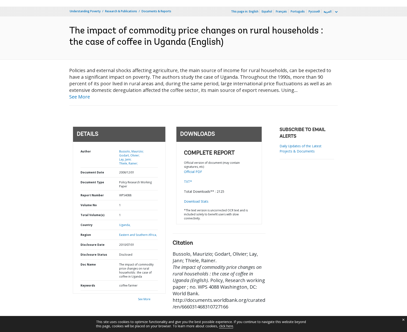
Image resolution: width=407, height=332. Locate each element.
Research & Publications (121, 11)
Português (298, 11)
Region (86, 235)
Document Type (92, 182)
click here (226, 326)
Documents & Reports (156, 11)
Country (87, 225)
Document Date (92, 172)
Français (281, 11)
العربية (327, 11)
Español (267, 11)
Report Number (92, 195)
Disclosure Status (94, 255)
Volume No (89, 205)
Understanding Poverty (85, 11)
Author (86, 151)
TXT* (188, 181)
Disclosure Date (93, 245)
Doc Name (88, 264)
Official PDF (193, 171)
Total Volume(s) (92, 215)
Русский (314, 11)
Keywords (88, 285)
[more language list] (336, 12)
